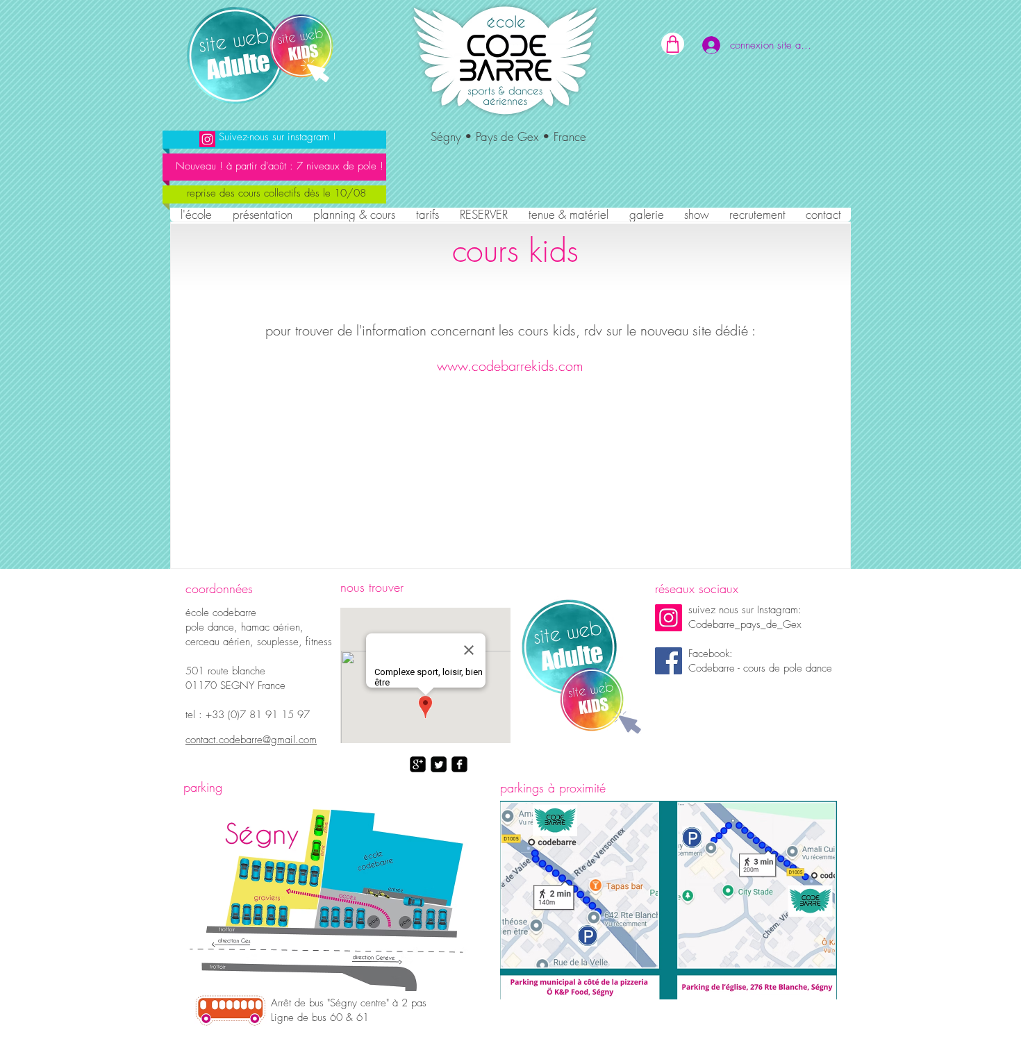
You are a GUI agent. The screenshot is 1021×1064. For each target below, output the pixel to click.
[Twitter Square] (439, 764)
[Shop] (672, 44)
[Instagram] (668, 617)
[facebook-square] (459, 764)
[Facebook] (668, 660)
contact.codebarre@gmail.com (251, 740)
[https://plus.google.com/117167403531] (418, 764)
